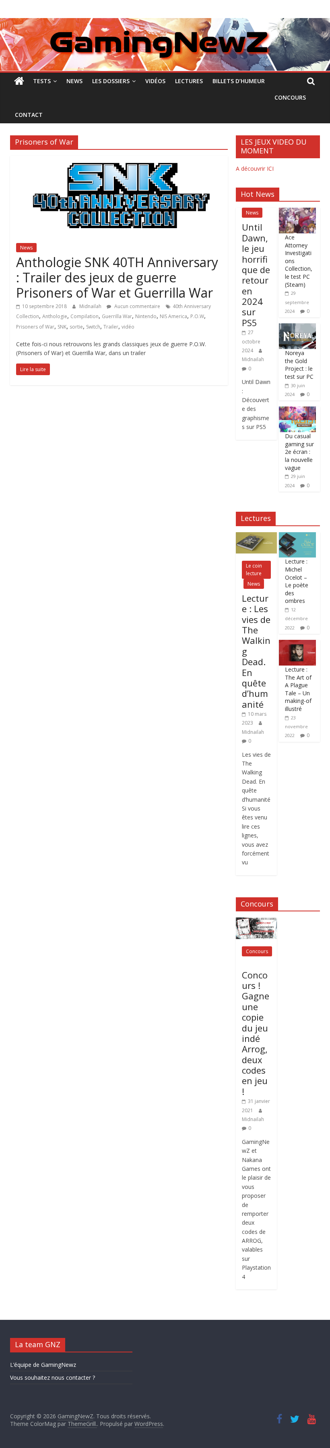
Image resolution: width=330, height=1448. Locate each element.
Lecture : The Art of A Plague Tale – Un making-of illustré (298, 689)
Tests (42, 81)
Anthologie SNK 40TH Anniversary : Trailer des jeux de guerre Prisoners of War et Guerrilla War (117, 277)
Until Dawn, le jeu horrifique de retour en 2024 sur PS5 (256, 275)
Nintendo (146, 316)
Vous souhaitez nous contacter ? (52, 1377)
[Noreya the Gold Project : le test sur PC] (297, 327)
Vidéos (155, 81)
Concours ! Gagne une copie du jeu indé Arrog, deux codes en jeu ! (255, 1033)
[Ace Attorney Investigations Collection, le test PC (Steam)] (297, 212)
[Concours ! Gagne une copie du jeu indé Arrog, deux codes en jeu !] (256, 921)
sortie (76, 326)
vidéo (128, 326)
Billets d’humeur (238, 81)
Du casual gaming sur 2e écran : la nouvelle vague (299, 451)
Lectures (189, 81)
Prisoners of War (35, 326)
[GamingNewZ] (165, 22)
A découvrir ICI (255, 168)
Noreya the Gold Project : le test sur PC (299, 364)
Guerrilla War (117, 316)
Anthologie (54, 316)
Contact (29, 114)
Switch (93, 326)
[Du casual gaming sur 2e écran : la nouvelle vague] (297, 411)
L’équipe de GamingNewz (43, 1364)
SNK (62, 326)
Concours (290, 97)
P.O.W (197, 316)
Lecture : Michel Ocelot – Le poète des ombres (296, 581)
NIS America (173, 316)
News (74, 81)
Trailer (110, 326)
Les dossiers (111, 81)
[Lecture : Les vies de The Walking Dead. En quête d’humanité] (256, 536)
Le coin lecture (254, 569)
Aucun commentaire (136, 306)
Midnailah (91, 306)
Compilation (84, 316)
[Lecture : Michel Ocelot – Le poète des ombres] (297, 536)
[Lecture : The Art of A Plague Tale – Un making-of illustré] (297, 644)
